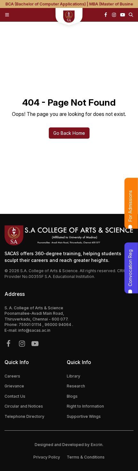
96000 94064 (58, 324)
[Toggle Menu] (7, 14)
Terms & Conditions (86, 457)
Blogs (72, 396)
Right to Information (85, 406)
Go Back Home (69, 133)
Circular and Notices (23, 406)
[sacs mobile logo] (69, 17)
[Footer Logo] (69, 235)
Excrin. (97, 444)
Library (73, 376)
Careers (12, 376)
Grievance (14, 386)
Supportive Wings (84, 416)
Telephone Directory (24, 416)
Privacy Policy (46, 457)
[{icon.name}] (105, 14)
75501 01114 (30, 324)
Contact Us (14, 396)
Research (76, 386)
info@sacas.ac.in (34, 330)
